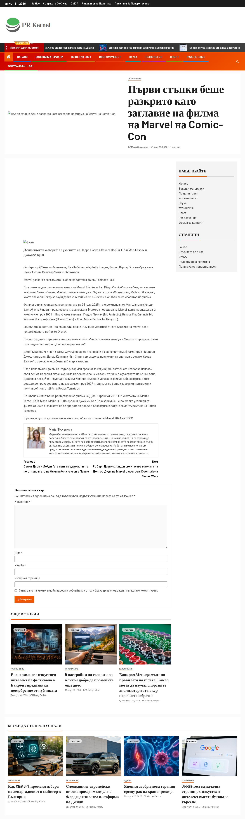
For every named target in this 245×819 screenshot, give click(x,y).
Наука (133, 57)
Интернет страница (27, 578)
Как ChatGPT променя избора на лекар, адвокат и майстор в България (34, 791)
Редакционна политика (96, 3)
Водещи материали (49, 57)
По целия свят (81, 57)
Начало (22, 57)
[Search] (237, 61)
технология (153, 57)
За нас (35, 3)
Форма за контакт (21, 66)
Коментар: (22, 502)
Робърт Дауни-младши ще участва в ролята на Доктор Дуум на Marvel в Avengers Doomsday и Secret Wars (125, 469)
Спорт (174, 57)
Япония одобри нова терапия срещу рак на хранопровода (120, 47)
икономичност (110, 57)
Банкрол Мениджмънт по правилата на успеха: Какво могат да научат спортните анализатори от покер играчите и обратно (144, 685)
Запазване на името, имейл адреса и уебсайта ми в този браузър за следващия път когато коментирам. (88, 590)
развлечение (134, 79)
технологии (72, 781)
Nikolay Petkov (39, 695)
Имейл (20, 565)
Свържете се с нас (55, 3)
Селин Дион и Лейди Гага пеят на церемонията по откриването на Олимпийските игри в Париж (56, 466)
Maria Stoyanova (140, 147)
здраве (127, 781)
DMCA (74, 3)
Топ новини (14, 781)
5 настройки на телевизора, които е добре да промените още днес (89, 679)
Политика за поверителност (132, 3)
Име (18, 553)
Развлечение (196, 57)
